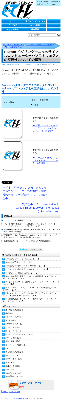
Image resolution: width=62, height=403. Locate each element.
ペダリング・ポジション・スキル (19, 334)
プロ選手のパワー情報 (14, 376)
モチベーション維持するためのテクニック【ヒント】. (27, 269)
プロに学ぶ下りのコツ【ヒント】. (19, 262)
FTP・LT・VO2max (13, 327)
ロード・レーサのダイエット (17, 345)
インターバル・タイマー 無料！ (31, 385)
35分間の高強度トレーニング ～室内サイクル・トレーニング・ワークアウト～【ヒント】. (30, 300)
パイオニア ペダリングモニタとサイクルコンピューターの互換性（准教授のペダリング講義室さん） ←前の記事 (25, 193)
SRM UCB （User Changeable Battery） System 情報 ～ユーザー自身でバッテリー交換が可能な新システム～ (31, 236)
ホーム (12, 21)
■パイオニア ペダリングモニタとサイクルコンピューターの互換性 (45, 160)
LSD (7, 348)
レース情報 (35, 25)
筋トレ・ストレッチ (13, 331)
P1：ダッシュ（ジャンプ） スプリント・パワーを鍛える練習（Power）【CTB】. (29, 289)
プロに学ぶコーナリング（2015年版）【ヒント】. (25, 266)
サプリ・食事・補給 (13, 359)
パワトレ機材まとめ (12, 47)
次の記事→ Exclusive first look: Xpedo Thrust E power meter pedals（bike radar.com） (37, 208)
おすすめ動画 (13, 29)
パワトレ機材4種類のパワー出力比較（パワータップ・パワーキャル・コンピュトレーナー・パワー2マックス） (30, 225)
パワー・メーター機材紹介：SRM (17, 220)
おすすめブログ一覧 (13, 324)
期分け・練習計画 (12, 366)
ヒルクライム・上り (13, 373)
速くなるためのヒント (35, 21)
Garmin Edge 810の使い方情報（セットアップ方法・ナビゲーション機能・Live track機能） (32, 231)
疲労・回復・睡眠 (12, 341)
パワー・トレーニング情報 (39, 44)
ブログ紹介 (12, 25)
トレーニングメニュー (14, 317)
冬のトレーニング (12, 355)
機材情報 (35, 29)
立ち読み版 (9, 362)
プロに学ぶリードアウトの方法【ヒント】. (22, 259)
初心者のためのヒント (14, 352)
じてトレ (18, 9)
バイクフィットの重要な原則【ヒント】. (21, 273)
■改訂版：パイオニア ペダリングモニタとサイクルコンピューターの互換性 (45, 128)
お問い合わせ (14, 392)
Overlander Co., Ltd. (20, 398)
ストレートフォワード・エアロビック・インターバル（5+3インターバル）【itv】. (30, 283)
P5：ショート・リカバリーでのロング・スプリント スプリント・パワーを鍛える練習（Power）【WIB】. (29, 294)
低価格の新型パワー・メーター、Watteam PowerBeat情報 (27, 241)
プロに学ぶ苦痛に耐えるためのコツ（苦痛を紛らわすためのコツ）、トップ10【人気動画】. (29, 277)
